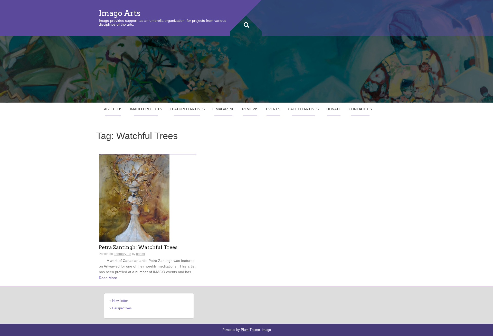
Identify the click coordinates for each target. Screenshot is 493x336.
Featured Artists (187, 109)
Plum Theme (250, 330)
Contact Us (360, 109)
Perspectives (122, 308)
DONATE (333, 109)
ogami (140, 254)
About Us (113, 109)
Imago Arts (119, 13)
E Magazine (223, 109)
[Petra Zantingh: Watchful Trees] (134, 197)
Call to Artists (303, 109)
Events (273, 109)
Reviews (250, 109)
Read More (108, 278)
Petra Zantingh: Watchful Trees (138, 247)
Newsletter (120, 301)
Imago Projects (146, 109)
